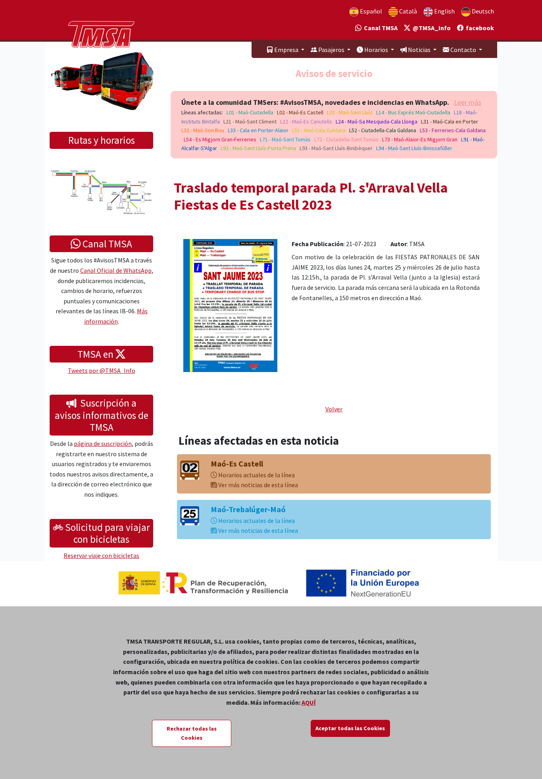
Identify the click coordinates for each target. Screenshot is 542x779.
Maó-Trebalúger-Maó (248, 509)
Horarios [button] (376, 50)
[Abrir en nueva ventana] (230, 305)
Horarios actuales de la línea (256, 475)
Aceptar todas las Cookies (350, 728)
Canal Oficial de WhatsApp (116, 270)
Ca (407, 11)
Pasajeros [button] (331, 50)
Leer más (467, 102)
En (444, 11)
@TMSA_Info (430, 28)
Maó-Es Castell (237, 464)
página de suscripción (103, 443)
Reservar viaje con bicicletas (101, 555)
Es (370, 11)
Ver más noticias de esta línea (257, 485)
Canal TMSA (379, 28)
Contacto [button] (463, 50)
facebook (478, 28)
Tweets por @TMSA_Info (101, 370)
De (482, 11)
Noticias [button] (419, 50)
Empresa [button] (286, 50)
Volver (333, 409)
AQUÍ (309, 702)
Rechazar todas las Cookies (192, 733)
